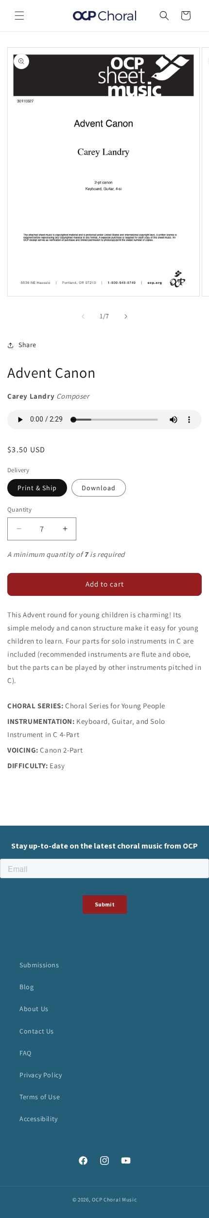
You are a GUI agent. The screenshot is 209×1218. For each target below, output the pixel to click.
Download (99, 487)
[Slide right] (126, 316)
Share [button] (27, 344)
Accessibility (38, 1118)
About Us (34, 1008)
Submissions (39, 964)
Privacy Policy (40, 1074)
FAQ (25, 1053)
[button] (19, 15)
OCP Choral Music (114, 1199)
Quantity (19, 509)
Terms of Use (39, 1096)
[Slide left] (83, 316)
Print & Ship (37, 487)
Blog (26, 986)
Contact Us (36, 1031)
